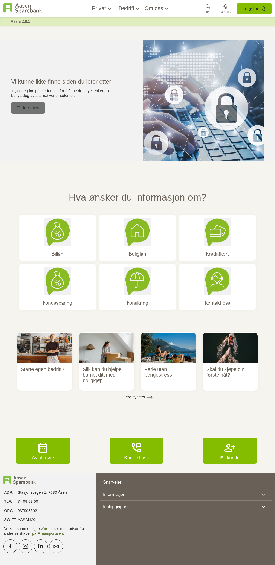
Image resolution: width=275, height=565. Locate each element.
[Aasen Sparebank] (22, 8)
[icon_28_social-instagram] (25, 546)
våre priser (50, 529)
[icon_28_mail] (56, 546)
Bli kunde (230, 450)
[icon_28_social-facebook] (10, 546)
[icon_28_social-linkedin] (41, 546)
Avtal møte (43, 450)
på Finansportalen (47, 533)
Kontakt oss (136, 450)
